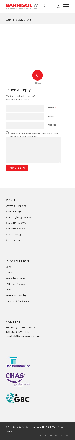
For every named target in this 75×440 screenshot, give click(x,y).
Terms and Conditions (17, 301)
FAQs (8, 289)
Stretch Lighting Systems (18, 217)
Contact (10, 272)
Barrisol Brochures (15, 278)
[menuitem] (56, 6)
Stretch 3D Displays (16, 205)
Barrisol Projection (15, 228)
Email (51, 116)
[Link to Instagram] (56, 435)
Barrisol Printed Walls (17, 222)
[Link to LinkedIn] (66, 435)
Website (52, 124)
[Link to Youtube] (51, 435)
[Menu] (64, 6)
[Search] (56, 6)
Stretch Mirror (13, 240)
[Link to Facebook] (45, 435)
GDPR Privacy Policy (16, 295)
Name (52, 107)
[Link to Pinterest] (61, 435)
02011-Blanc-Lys (19, 20)
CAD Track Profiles (15, 283)
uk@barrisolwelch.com (26, 336)
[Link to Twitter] (40, 435)
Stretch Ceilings (14, 234)
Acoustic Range (14, 211)
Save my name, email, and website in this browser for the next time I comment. (34, 135)
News (9, 266)
